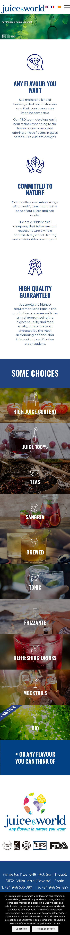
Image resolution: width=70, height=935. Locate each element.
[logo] (28, 7)
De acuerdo (21, 928)
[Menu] (65, 7)
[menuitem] (65, 7)
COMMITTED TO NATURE (35, 189)
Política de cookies (45, 928)
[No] (65, 913)
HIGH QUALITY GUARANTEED (35, 291)
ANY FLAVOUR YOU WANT (35, 87)
